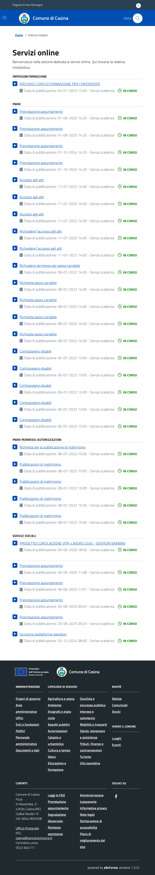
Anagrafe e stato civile (59, 714)
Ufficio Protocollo (27, 828)
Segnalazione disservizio (57, 817)
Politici (20, 730)
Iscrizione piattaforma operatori (43, 634)
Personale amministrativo (26, 740)
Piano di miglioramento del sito (92, 840)
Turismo (85, 756)
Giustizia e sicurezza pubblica (93, 701)
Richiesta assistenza (55, 830)
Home (19, 35)
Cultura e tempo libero (59, 753)
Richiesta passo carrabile (38, 282)
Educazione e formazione (57, 766)
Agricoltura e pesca (61, 698)
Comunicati (120, 705)
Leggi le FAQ (56, 795)
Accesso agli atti (32, 180)
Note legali (87, 814)
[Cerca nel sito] (137, 18)
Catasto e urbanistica (56, 740)
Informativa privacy (93, 808)
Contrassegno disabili (35, 351)
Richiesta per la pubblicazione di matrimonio (53, 447)
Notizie (117, 698)
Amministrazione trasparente (92, 798)
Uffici (19, 718)
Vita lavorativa (90, 763)
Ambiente (54, 705)
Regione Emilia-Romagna (27, 5)
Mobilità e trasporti (93, 724)
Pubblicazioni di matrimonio (40, 464)
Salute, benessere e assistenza (92, 734)
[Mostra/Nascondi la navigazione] (4, 17)
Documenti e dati (27, 750)
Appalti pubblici (59, 724)
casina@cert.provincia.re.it (34, 837)
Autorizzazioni (57, 730)
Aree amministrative (26, 708)
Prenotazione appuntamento (41, 111)
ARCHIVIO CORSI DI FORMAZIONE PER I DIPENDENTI (60, 84)
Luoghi (116, 738)
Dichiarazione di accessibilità (91, 824)
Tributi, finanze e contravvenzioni (91, 747)
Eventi (116, 744)
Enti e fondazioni (27, 724)
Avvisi (116, 711)
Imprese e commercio (87, 714)
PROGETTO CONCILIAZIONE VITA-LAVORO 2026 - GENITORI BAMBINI (72, 543)
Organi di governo (28, 698)
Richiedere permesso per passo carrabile (50, 265)
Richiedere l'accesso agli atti (41, 231)
